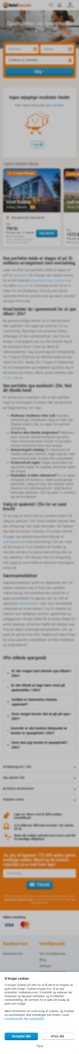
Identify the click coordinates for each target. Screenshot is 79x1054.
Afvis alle (57, 1036)
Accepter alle (21, 1036)
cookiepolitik (36, 1018)
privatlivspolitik (14, 1018)
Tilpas (39, 1046)
